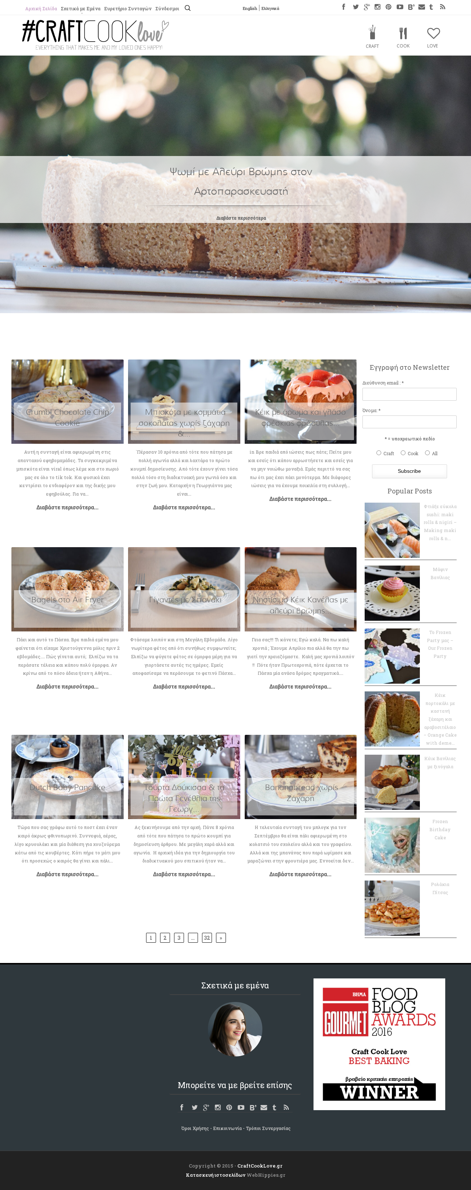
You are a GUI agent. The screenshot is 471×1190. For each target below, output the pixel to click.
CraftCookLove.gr (260, 1165)
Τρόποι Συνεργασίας (268, 1128)
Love (432, 46)
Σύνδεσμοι (167, 8)
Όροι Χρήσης (195, 1128)
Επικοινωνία (227, 1128)
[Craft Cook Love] (95, 47)
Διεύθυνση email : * (383, 383)
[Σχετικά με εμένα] (235, 1029)
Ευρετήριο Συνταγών (128, 8)
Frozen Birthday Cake (440, 829)
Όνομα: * (371, 410)
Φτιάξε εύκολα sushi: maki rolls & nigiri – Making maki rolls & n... (440, 522)
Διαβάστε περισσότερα (241, 218)
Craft (372, 46)
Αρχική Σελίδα (41, 8)
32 (207, 937)
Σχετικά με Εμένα (80, 8)
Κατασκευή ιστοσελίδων (215, 1175)
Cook (403, 46)
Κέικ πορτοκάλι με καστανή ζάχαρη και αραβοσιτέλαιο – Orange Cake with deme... (440, 719)
